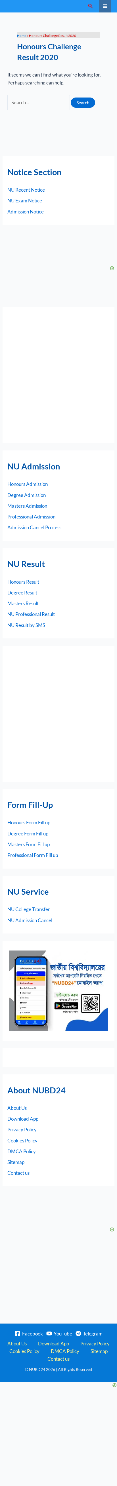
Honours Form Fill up (28, 822)
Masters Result (23, 603)
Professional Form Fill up (32, 855)
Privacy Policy (22, 1130)
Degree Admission (26, 495)
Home (21, 35)
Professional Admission (31, 517)
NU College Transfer (28, 909)
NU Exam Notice (24, 201)
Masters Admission (27, 506)
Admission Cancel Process (34, 527)
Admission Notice (25, 212)
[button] (90, 6)
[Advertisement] (58, 375)
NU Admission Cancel (29, 920)
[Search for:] (39, 102)
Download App (22, 1119)
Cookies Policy (22, 1141)
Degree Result (22, 593)
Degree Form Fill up (27, 834)
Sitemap (15, 1162)
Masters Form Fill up (28, 844)
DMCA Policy (21, 1151)
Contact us (18, 1173)
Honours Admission (27, 484)
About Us (17, 1108)
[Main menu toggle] (105, 6)
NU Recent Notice (26, 190)
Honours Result (23, 582)
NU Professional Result (31, 614)
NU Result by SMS (26, 625)
